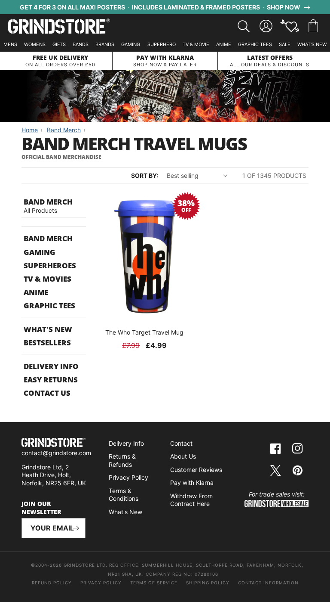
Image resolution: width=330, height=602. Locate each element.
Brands (104, 44)
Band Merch (48, 238)
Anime (223, 44)
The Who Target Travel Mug (144, 332)
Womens (35, 44)
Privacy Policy (128, 477)
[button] (313, 26)
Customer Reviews (196, 469)
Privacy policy (101, 582)
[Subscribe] (75, 528)
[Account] (266, 26)
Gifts (59, 44)
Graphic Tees (255, 44)
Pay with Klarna (192, 482)
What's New (312, 44)
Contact (181, 443)
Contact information (268, 582)
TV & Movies (47, 279)
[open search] (243, 26)
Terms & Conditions (123, 495)
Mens (10, 44)
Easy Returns (51, 380)
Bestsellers (47, 343)
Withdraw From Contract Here (191, 500)
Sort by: (144, 175)
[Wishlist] (289, 26)
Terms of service (153, 582)
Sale (284, 44)
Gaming (130, 44)
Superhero (161, 44)
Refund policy (52, 582)
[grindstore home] (53, 444)
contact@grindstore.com (56, 452)
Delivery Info (51, 366)
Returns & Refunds (122, 460)
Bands (81, 44)
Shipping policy (207, 582)
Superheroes (50, 265)
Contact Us (47, 393)
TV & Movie (196, 44)
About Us (183, 456)
